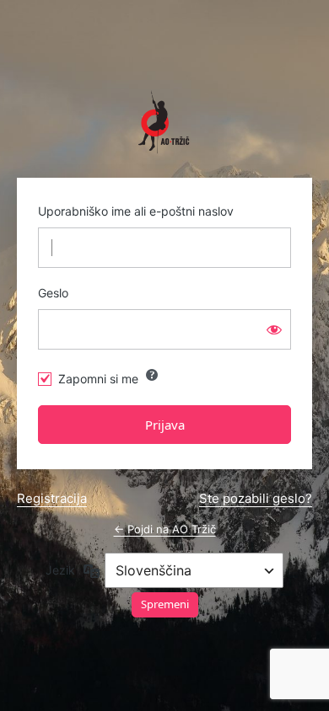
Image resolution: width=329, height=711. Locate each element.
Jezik (60, 570)
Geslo (53, 293)
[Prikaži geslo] (274, 329)
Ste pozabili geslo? (255, 498)
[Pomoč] (152, 375)
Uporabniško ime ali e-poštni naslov (136, 211)
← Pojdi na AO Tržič (165, 529)
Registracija (52, 498)
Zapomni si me (98, 379)
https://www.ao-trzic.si (164, 122)
